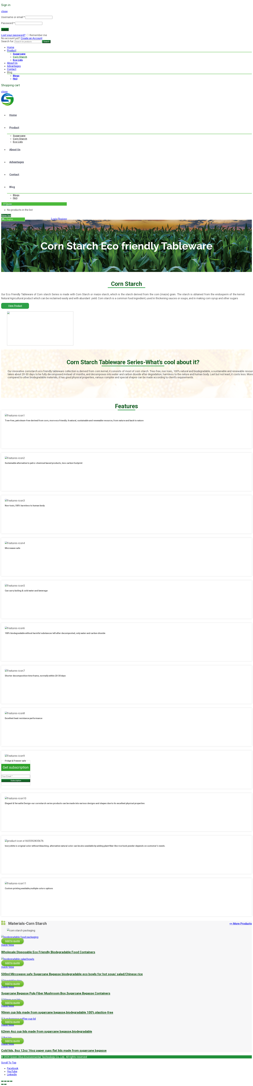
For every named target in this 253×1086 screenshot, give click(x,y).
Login (54, 218)
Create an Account (31, 38)
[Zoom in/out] (11, 1081)
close (4, 11)
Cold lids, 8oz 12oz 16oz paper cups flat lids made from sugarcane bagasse (54, 1050)
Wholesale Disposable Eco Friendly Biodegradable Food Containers (48, 952)
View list (6, 215)
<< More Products (240, 923)
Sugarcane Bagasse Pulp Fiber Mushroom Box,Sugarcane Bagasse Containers (55, 993)
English (9, 219)
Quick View (7, 945)
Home (10, 47)
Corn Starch (20, 56)
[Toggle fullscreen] (8, 1081)
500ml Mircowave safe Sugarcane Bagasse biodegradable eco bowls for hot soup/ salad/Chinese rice (72, 974)
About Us (12, 63)
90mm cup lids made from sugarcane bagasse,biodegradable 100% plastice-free (57, 1012)
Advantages (14, 66)
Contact (11, 69)
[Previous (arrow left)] (2, 1084)
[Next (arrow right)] (5, 1084)
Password (8, 23)
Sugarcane (19, 53)
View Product (15, 305)
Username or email (13, 17)
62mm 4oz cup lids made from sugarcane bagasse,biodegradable (46, 1031)
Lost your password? (13, 35)
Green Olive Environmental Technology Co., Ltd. (37, 1056)
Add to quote (12, 941)
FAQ (15, 78)
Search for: (7, 41)
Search (46, 41)
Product (11, 50)
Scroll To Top (8, 1062)
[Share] (5, 1081)
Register (62, 218)
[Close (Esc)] (2, 1081)
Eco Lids (18, 60)
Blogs (16, 75)
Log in (4, 29)
